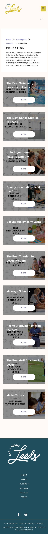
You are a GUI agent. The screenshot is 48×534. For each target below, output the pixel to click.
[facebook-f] (20, 514)
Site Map (24, 488)
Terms (24, 497)
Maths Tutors (15, 395)
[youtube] (27, 514)
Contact (24, 484)
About (24, 479)
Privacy (24, 493)
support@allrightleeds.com (16, 527)
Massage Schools (18, 291)
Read (24, 100)
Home (24, 475)
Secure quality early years (24, 221)
